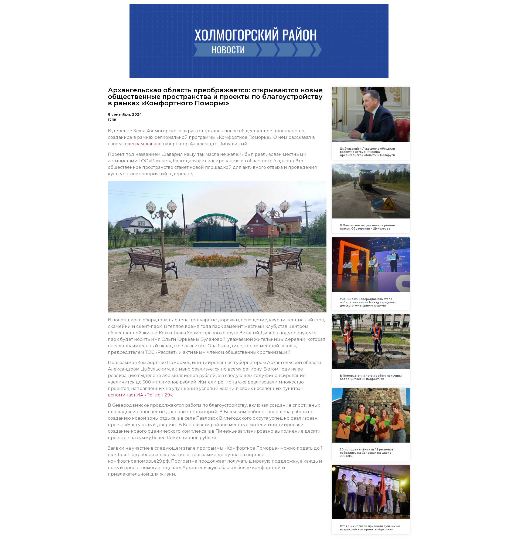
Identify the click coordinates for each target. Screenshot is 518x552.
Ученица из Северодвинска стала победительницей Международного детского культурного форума (368, 302)
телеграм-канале (142, 143)
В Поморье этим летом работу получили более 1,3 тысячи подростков (371, 377)
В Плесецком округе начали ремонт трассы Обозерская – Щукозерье (367, 227)
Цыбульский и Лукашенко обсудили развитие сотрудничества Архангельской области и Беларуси (367, 152)
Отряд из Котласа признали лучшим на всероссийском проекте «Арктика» (370, 527)
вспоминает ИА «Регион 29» (140, 395)
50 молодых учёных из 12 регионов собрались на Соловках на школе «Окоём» (367, 453)
